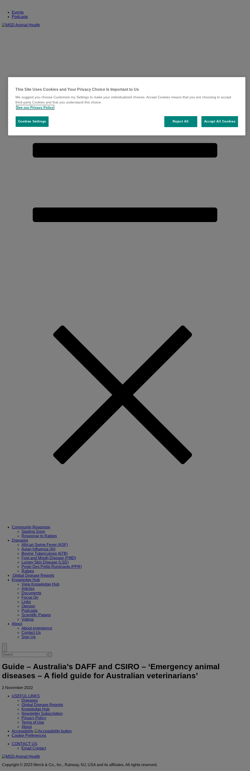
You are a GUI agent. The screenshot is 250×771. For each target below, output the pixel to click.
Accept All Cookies (220, 121)
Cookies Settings (32, 121)
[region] (127, 106)
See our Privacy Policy (35, 107)
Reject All (181, 121)
